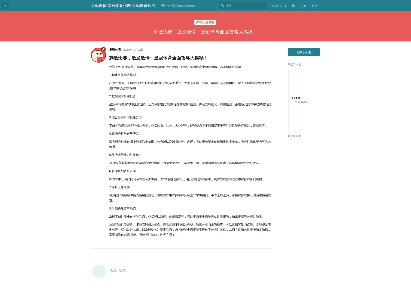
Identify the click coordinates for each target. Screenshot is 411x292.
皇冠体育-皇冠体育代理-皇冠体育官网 (123, 5)
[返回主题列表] (5, 5)
